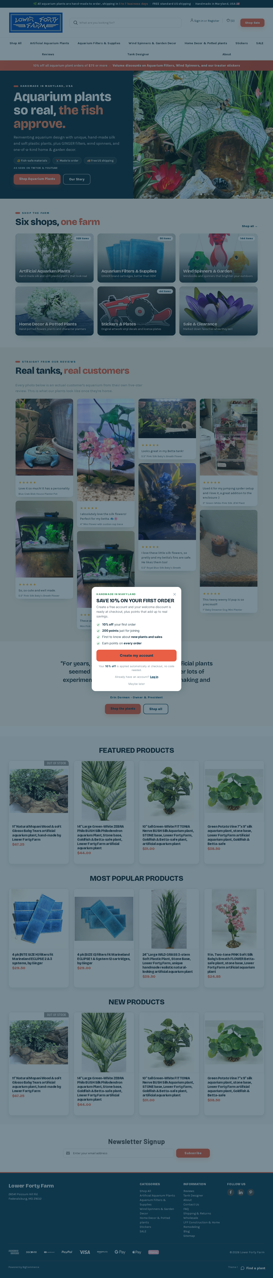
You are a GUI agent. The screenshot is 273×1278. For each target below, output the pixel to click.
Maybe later (136, 684)
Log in (154, 676)
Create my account (136, 655)
